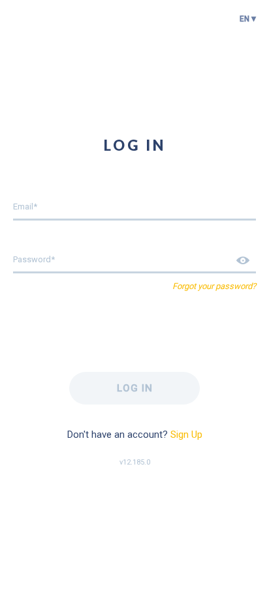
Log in (135, 388)
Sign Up (186, 434)
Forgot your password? (214, 286)
